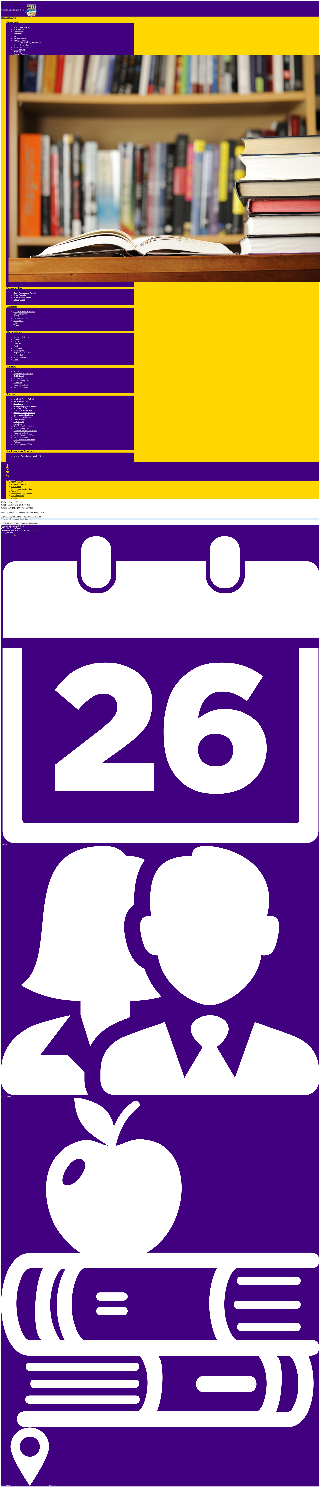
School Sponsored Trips (23, 444)
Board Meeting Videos (22, 297)
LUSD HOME (17, 482)
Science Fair (18, 355)
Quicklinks (10, 480)
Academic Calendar (19, 484)
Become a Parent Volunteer (24, 413)
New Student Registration (24, 426)
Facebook (7, 465)
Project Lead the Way (22, 353)
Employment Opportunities (21, 493)
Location (17, 36)
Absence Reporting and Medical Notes (29, 456)
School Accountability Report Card (27, 43)
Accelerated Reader (21, 337)
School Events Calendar (23, 45)
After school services (22, 27)
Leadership (18, 348)
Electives (17, 344)
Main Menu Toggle (8, 18)
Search (7, 475)
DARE (16, 341)
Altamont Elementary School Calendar (16, 519)
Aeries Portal (16, 487)
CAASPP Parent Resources (24, 311)
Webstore (17, 52)
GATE (16, 316)
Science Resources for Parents (25, 431)
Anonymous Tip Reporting (21, 489)
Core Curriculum (20, 314)
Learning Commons (21, 318)
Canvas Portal (16, 491)
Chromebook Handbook (23, 415)
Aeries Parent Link (21, 401)
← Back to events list (11, 523)
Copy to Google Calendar (11, 517)
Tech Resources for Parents (24, 440)
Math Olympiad (20, 350)
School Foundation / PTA (24, 435)
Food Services (19, 31)
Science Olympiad (21, 357)
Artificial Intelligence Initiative (26, 406)
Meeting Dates (19, 300)
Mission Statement (21, 38)
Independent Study (25, 410)
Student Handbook (21, 385)
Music (16, 323)
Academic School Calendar (24, 399)
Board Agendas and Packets (25, 293)
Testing (16, 325)
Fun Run (17, 346)
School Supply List (21, 428)
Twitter (7, 472)
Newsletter (18, 424)
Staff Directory (19, 49)
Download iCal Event (32, 517)
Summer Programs (21, 54)
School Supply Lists (21, 380)
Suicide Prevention (21, 387)
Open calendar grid (29, 523)
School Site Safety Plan (23, 47)
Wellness (17, 442)
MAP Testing (19, 321)
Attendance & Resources (23, 374)
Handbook (18, 34)
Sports (16, 359)
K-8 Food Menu (17, 496)
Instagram (7, 468)
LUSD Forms (19, 422)
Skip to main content (9, 2)
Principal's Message (21, 40)
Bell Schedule (19, 29)
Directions (53, 1485)
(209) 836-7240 (36, 530)
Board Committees (21, 295)
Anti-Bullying (19, 371)
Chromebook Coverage (23, 417)
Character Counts (20, 339)
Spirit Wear (18, 383)
